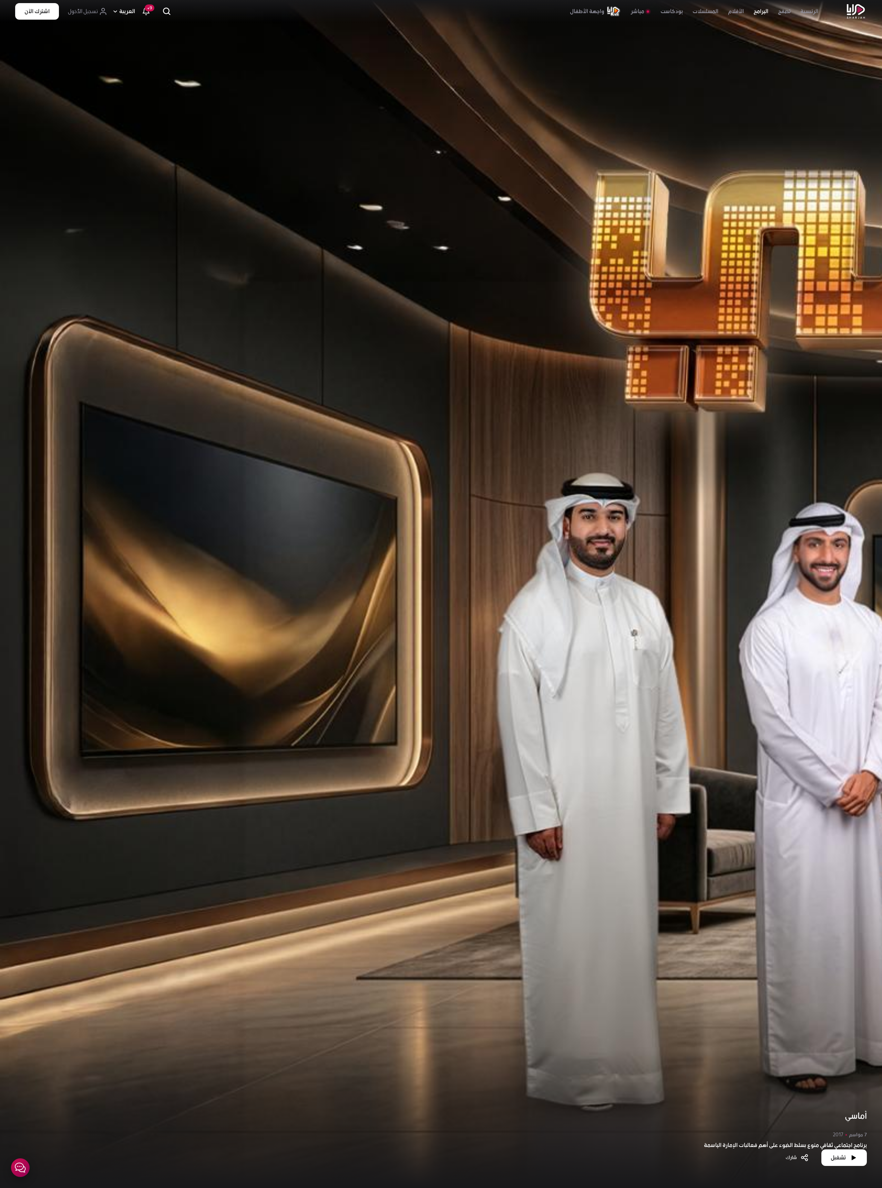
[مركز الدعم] (20, 1167)
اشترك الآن (37, 11)
